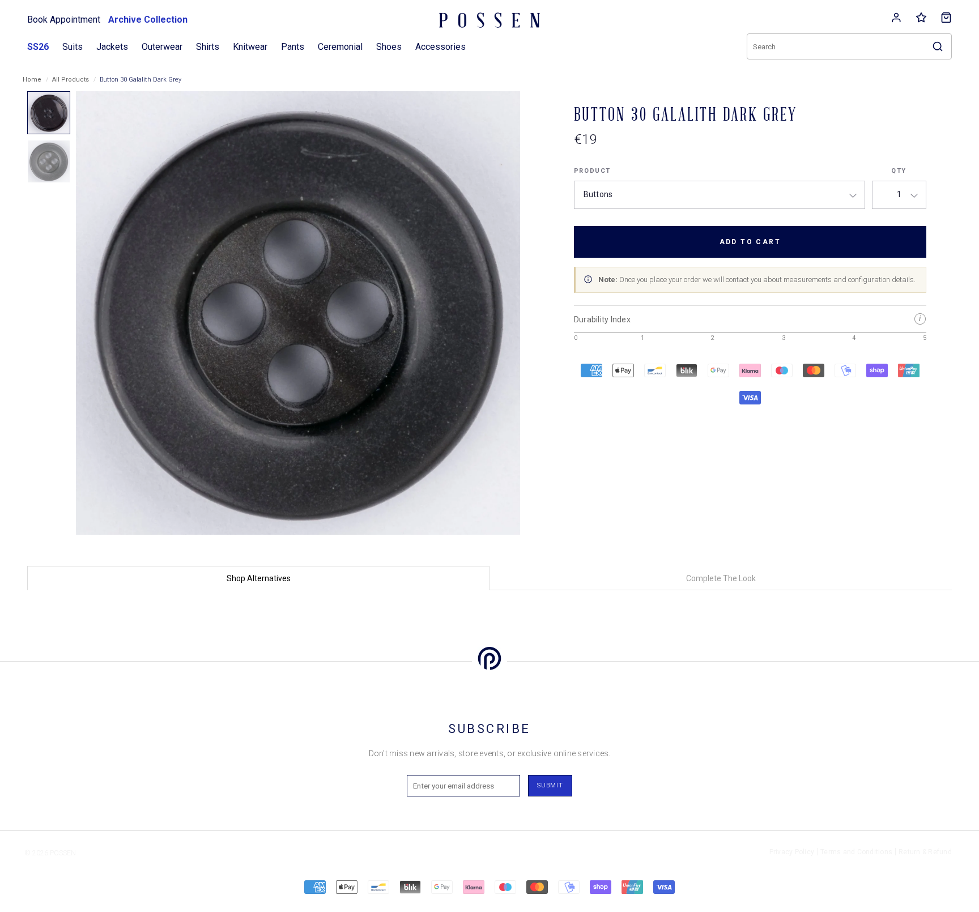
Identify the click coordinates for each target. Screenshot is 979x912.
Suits (72, 46)
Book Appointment (63, 19)
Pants (292, 46)
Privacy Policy (792, 852)
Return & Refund (925, 852)
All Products (70, 79)
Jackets (112, 46)
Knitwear (250, 46)
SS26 (38, 46)
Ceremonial (340, 46)
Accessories (440, 46)
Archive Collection (148, 19)
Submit (550, 785)
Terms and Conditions (856, 852)
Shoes (389, 46)
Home (32, 79)
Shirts (207, 46)
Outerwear (162, 46)
